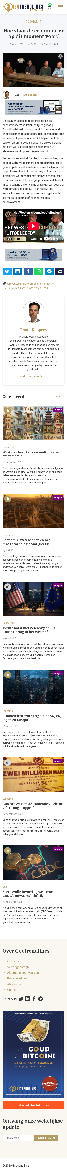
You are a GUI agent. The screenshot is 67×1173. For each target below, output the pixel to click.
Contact (12, 990)
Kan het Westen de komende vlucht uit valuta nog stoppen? (33, 806)
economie (39, 283)
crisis (30, 283)
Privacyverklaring (18, 978)
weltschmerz (41, 287)
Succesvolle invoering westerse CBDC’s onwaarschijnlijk (28, 894)
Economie (33, 21)
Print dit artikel (50, 44)
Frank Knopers (29, 95)
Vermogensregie (18, 967)
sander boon (19, 287)
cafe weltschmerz (16, 283)
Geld (5, 886)
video (30, 287)
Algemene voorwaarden (23, 972)
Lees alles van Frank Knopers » (33, 376)
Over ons (13, 961)
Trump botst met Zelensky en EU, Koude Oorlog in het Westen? (29, 630)
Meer (59, 396)
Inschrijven (46, 1138)
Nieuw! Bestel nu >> (33, 1105)
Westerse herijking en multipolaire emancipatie (31, 454)
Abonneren (14, 984)
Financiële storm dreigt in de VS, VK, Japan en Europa (32, 718)
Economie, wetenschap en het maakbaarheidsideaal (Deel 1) (26, 542)
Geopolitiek (9, 447)
